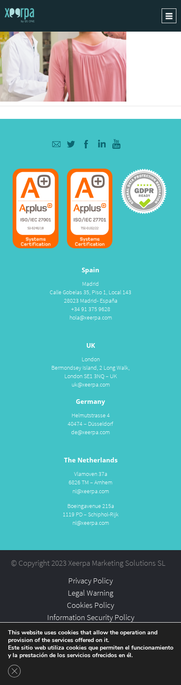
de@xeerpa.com (90, 432)
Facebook (86, 144)
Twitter (71, 144)
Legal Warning (90, 593)
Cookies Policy (90, 605)
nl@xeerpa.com (90, 491)
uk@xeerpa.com (91, 384)
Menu (169, 15)
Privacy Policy (90, 580)
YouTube (116, 144)
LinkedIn (101, 144)
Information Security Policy (90, 617)
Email (56, 144)
